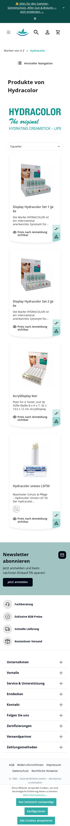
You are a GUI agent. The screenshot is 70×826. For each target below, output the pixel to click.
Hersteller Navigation (38, 63)
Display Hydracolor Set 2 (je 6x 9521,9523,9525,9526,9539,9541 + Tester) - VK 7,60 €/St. (35, 303)
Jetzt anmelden (18, 582)
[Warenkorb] (58, 32)
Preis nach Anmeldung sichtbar (32, 234)
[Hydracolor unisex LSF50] (35, 458)
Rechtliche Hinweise (45, 771)
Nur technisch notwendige (36, 802)
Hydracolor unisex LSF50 (31, 486)
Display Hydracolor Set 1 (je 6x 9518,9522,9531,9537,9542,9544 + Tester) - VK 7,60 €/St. (35, 209)
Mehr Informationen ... (35, 794)
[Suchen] (36, 32)
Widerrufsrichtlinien (30, 765)
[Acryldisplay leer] (35, 368)
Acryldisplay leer (25, 396)
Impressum (53, 765)
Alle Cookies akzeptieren (36, 820)
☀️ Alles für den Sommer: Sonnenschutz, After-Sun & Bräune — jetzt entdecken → (32, 8)
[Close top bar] (35, 18)
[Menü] (8, 32)
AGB (11, 765)
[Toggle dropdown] (63, 7)
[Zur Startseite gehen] (22, 32)
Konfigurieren (36, 811)
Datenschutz (20, 771)
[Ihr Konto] (47, 32)
